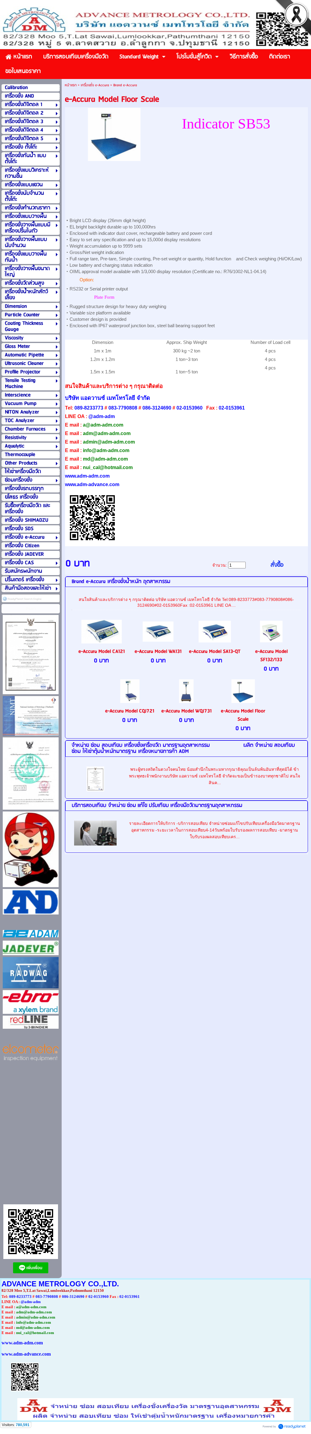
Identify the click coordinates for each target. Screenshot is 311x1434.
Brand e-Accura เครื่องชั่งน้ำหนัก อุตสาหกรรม (121, 581)
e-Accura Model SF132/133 (271, 655)
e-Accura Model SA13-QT (215, 651)
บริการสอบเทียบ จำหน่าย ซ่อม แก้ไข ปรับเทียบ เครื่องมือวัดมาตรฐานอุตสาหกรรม (157, 805)
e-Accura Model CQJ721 (129, 711)
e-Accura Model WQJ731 (186, 711)
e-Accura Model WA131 (158, 651)
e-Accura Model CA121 (101, 651)
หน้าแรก (71, 85)
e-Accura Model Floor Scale (243, 715)
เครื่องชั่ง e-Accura (95, 85)
